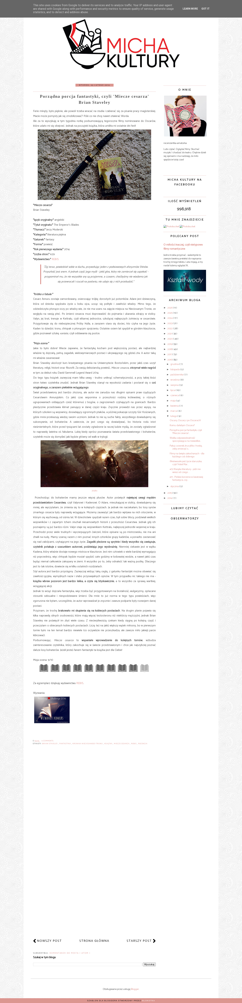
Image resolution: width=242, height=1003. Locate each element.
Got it (205, 8)
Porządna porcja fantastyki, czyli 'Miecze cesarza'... (186, 431)
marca (174, 411)
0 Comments (48, 740)
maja (173, 401)
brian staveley (50, 743)
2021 (170, 334)
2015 (169, 493)
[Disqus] (94, 798)
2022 (170, 329)
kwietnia (174, 406)
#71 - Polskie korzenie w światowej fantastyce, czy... (186, 478)
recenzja (142, 743)
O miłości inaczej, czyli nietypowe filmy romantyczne (183, 246)
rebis (134, 743)
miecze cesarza (122, 743)
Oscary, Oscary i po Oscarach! (185, 420)
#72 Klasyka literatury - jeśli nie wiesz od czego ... (185, 470)
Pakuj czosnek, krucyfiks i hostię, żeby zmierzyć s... (186, 447)
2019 (170, 344)
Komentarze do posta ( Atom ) (70, 953)
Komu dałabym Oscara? (182, 425)
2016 (170, 360)
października (177, 375)
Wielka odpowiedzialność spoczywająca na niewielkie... (185, 439)
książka (108, 743)
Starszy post (139, 941)
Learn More (190, 8)
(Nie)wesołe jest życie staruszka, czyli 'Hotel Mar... (186, 463)
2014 (170, 498)
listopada (175, 370)
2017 (169, 354)
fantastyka (65, 743)
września (175, 380)
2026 (170, 308)
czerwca (174, 395)
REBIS (55, 259)
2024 (170, 318)
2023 (170, 323)
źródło (94, 491)
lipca (173, 390)
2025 (170, 313)
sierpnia (174, 385)
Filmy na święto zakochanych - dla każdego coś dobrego (187, 455)
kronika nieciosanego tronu (87, 743)
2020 (170, 339)
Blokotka (148, 1001)
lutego (174, 416)
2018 (170, 349)
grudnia (174, 364)
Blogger (135, 989)
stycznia (174, 486)
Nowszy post (49, 941)
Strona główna (94, 941)
